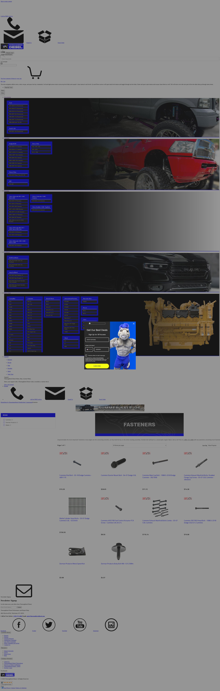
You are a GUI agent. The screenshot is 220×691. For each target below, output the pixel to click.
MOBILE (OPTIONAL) (90, 345)
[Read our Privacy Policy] (108, 358)
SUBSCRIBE (97, 366)
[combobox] (89, 349)
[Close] (134, 324)
